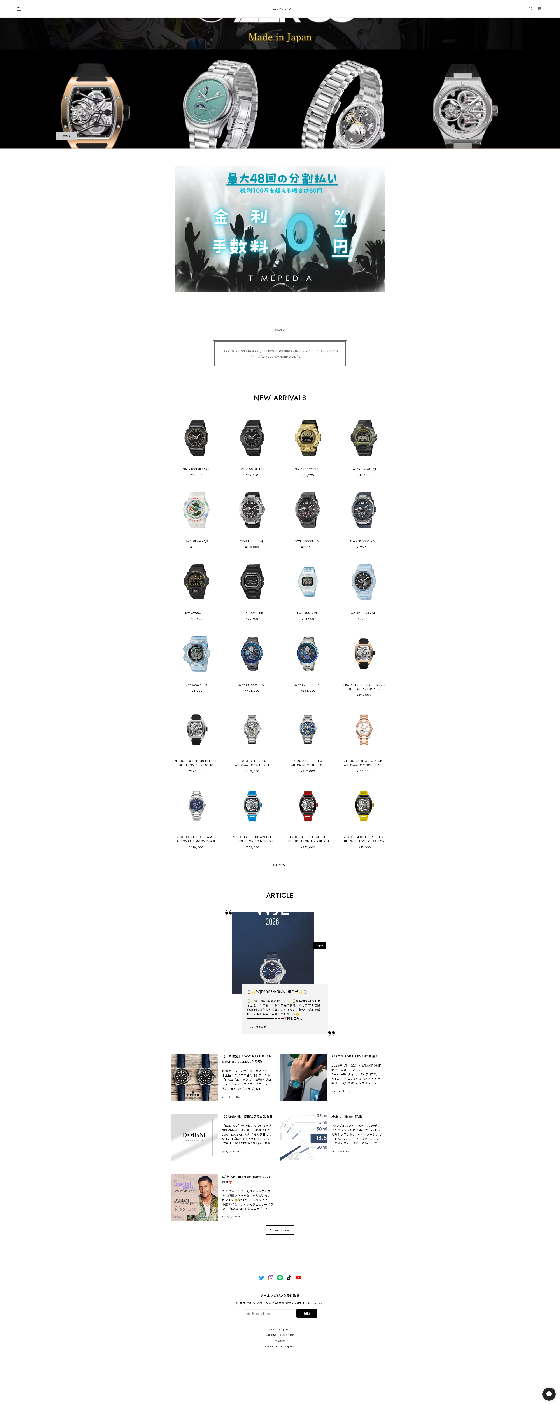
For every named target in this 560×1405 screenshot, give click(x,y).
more (67, 135)
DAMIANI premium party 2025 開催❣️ (246, 1179)
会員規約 (280, 1341)
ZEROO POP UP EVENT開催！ (354, 1056)
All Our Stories (280, 1230)
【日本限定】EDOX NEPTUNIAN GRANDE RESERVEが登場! (247, 1059)
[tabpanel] (280, 83)
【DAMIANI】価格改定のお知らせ (247, 1116)
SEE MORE (280, 865)
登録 (307, 1313)
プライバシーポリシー (280, 1329)
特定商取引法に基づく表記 (280, 1335)
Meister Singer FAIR (346, 1116)
